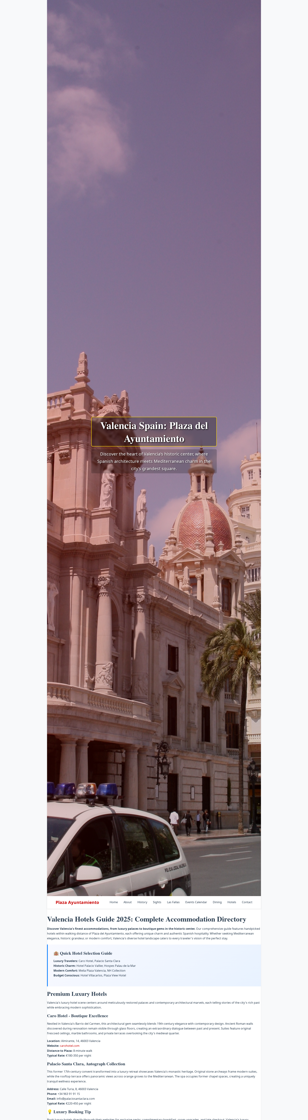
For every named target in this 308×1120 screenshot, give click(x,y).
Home (114, 902)
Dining (217, 902)
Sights (157, 902)
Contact (247, 902)
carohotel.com (69, 1046)
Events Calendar (196, 902)
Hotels (231, 902)
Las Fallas (173, 902)
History (142, 902)
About (128, 902)
